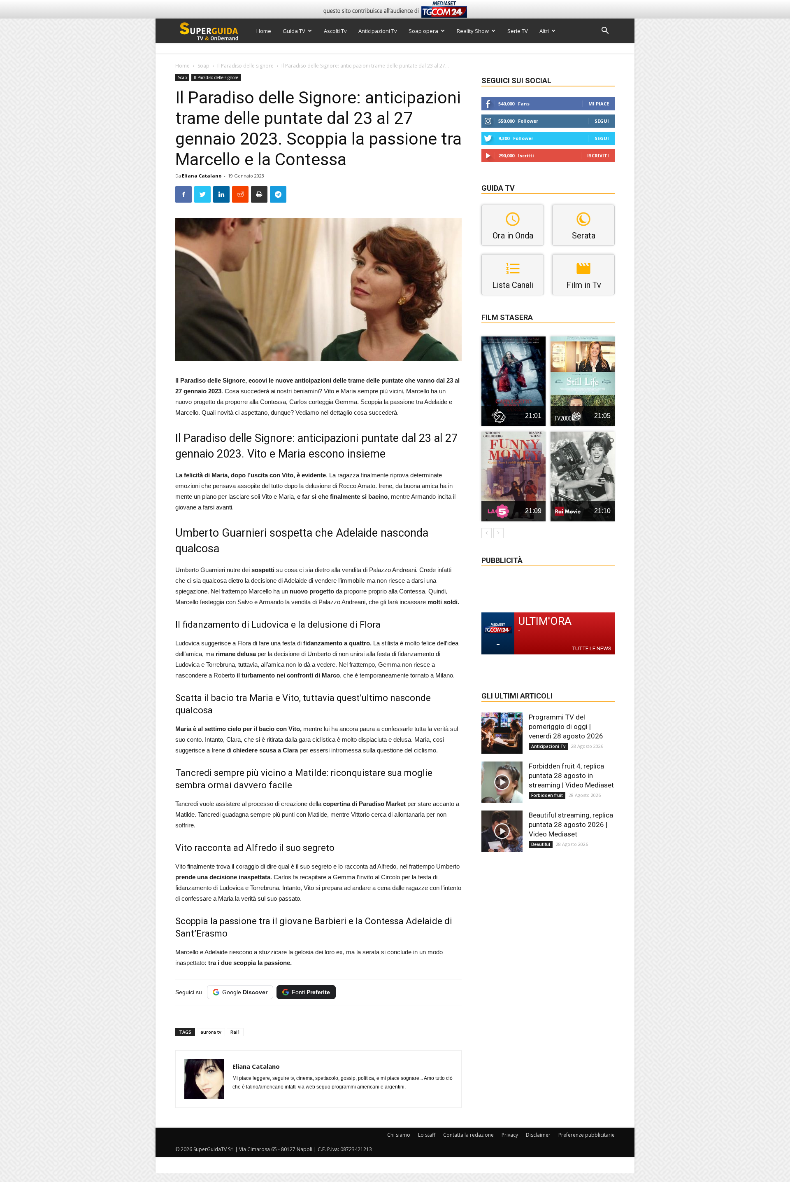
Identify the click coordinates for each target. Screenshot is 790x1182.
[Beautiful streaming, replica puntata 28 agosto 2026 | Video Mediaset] (502, 831)
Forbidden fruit (547, 795)
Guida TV (294, 31)
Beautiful (540, 844)
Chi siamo (398, 1134)
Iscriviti (598, 155)
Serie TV (517, 31)
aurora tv (210, 1032)
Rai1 (235, 1032)
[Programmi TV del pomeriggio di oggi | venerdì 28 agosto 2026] (502, 733)
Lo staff (426, 1134)
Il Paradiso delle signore (245, 65)
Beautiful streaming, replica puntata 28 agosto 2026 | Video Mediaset (571, 824)
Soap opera (423, 31)
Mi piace (598, 103)
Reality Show (473, 31)
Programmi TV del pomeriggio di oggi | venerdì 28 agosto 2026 (566, 726)
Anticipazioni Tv (377, 31)
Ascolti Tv (335, 31)
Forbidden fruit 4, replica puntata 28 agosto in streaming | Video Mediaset (571, 775)
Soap (203, 65)
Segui (602, 121)
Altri (544, 31)
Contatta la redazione (468, 1134)
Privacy (510, 1134)
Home (263, 31)
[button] (605, 31)
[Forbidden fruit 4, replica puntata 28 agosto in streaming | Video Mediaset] (502, 782)
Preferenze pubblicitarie (586, 1134)
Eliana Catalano (201, 176)
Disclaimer (538, 1134)
